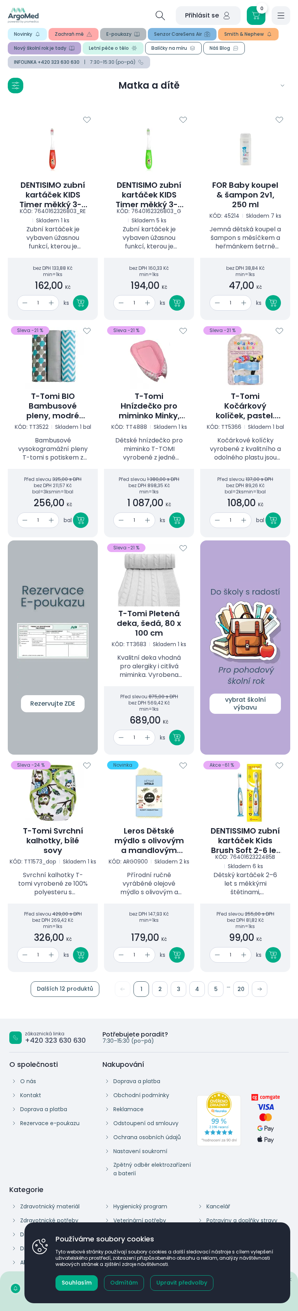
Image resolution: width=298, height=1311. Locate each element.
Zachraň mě (69, 34)
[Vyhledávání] (160, 15)
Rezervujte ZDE (52, 703)
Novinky (23, 34)
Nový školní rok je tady (40, 48)
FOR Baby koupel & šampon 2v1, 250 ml (245, 195)
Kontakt (30, 1095)
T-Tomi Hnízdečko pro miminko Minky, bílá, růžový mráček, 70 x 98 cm (149, 406)
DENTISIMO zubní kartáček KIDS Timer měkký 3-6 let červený (52, 195)
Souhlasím (77, 1283)
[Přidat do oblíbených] (87, 120)
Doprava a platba (43, 1109)
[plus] (53, 302)
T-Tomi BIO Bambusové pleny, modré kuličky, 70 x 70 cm (53, 406)
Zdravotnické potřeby (49, 1220)
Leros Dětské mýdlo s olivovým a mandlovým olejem (149, 840)
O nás (28, 1081)
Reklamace (128, 1109)
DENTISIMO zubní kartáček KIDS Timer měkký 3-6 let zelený (149, 195)
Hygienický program (140, 1206)
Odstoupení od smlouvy (145, 1123)
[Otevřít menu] (281, 15)
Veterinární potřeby (139, 1220)
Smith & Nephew (244, 34)
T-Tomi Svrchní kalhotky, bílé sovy (53, 840)
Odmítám (124, 1283)
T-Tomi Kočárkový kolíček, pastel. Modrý (245, 406)
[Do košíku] (80, 303)
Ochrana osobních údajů (147, 1137)
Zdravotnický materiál (50, 1206)
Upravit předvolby (181, 1283)
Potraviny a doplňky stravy (241, 1220)
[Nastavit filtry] (15, 85)
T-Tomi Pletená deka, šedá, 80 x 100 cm (149, 623)
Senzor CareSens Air (178, 34)
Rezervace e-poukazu (50, 1123)
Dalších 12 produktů (65, 989)
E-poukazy (119, 34)
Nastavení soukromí (140, 1151)
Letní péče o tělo (109, 48)
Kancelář (218, 1206)
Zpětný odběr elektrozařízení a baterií (152, 1169)
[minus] (23, 302)
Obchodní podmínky (141, 1095)
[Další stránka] (259, 989)
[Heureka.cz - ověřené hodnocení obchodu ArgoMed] (219, 1119)
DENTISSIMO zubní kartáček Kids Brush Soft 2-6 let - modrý (245, 840)
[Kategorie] (282, 85)
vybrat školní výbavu (245, 703)
